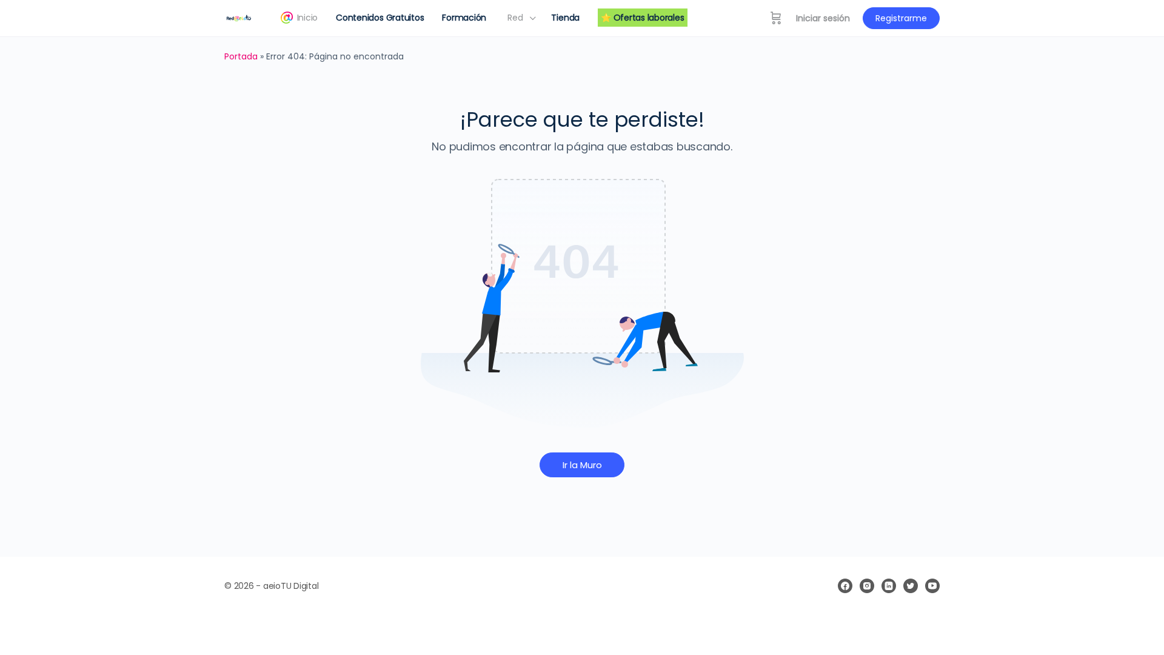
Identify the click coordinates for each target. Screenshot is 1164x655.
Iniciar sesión (823, 18)
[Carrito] (776, 18)
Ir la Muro (582, 464)
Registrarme (901, 18)
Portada (241, 56)
